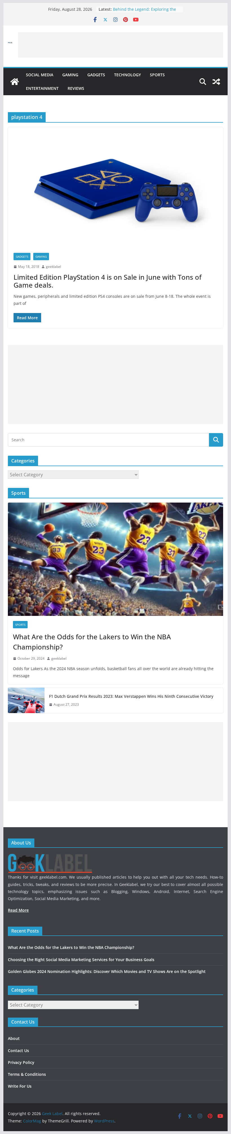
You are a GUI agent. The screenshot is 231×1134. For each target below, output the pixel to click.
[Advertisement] (120, 45)
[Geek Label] (14, 81)
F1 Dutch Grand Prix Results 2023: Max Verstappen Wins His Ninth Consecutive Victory (131, 696)
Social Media (39, 74)
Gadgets (96, 74)
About (14, 1038)
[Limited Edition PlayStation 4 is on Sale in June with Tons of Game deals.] (115, 187)
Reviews (76, 88)
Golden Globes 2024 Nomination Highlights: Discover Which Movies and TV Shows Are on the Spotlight (107, 971)
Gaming (70, 74)
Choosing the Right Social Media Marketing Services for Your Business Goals (81, 959)
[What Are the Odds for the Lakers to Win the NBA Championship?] (115, 559)
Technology (127, 74)
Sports (157, 74)
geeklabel (53, 266)
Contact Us (18, 1050)
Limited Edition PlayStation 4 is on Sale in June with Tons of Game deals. (107, 281)
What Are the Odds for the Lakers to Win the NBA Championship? (92, 641)
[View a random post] (216, 81)
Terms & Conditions (27, 1074)
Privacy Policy (21, 1062)
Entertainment (42, 88)
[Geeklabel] (50, 857)
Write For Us (20, 1086)
